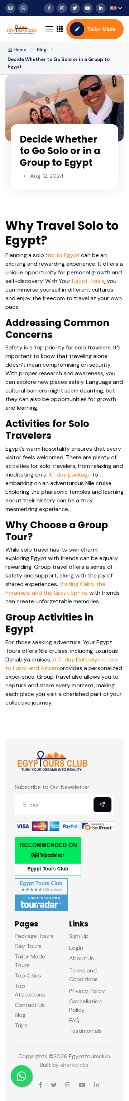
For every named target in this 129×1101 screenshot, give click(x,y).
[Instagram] (62, 8)
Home (20, 50)
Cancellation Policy (85, 1006)
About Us (81, 958)
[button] (116, 8)
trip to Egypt (63, 255)
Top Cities (28, 975)
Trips (21, 1025)
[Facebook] (49, 8)
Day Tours (28, 946)
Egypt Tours (88, 281)
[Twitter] (75, 8)
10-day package (69, 474)
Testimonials (85, 1031)
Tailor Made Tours (30, 961)
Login (76, 948)
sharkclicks (74, 1065)
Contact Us (30, 1005)
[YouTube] (88, 8)
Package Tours (34, 936)
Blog (42, 50)
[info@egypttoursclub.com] (10, 8)
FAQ (74, 1020)
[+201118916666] (23, 8)
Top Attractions (30, 990)
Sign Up (79, 936)
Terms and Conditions (83, 975)
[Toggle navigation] (49, 29)
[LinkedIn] (101, 8)
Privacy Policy (87, 991)
